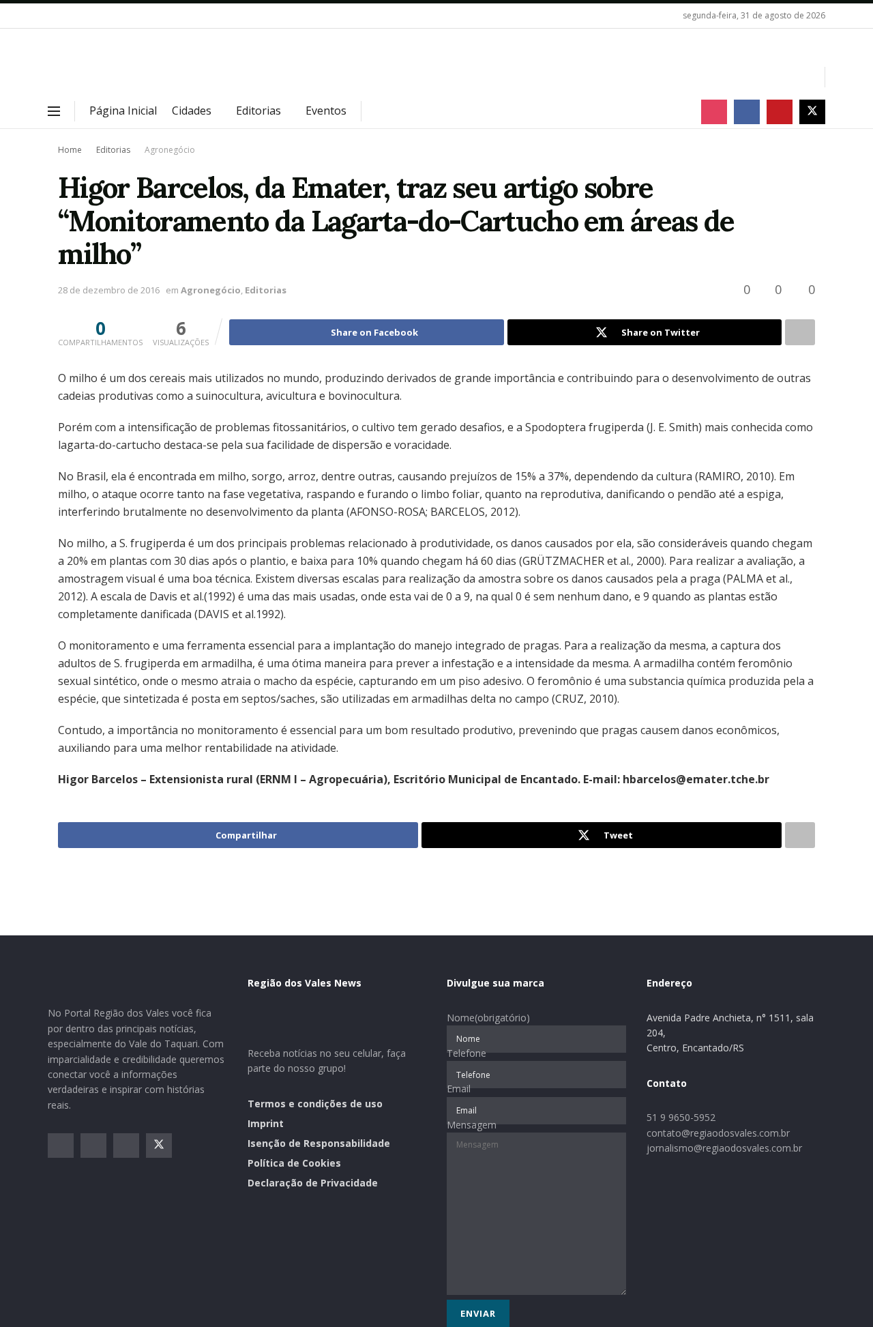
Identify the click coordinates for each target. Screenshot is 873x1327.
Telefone (466, 1053)
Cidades (191, 110)
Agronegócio (170, 150)
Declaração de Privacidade (313, 1182)
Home (70, 150)
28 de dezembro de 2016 (109, 290)
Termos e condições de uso (315, 1103)
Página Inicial (123, 110)
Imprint (266, 1123)
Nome (488, 1017)
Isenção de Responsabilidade (319, 1143)
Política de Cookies (294, 1162)
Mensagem (472, 1124)
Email (459, 1088)
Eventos (326, 110)
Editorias (258, 110)
